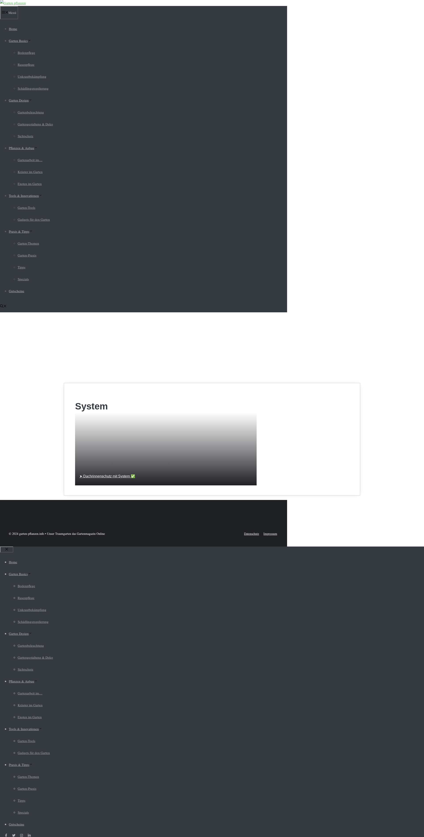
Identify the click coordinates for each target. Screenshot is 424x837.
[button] (3, 306)
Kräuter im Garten (30, 172)
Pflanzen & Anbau (21, 148)
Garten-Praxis (27, 255)
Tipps (21, 267)
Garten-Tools (26, 207)
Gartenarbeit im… (30, 160)
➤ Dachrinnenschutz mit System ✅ (107, 476)
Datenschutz (251, 534)
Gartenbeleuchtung (31, 112)
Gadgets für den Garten (34, 219)
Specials (23, 279)
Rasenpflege (26, 64)
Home (13, 28)
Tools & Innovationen (24, 195)
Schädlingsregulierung (33, 88)
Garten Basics (18, 40)
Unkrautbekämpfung (32, 76)
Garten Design (19, 100)
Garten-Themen (28, 243)
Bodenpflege (26, 52)
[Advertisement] (212, 348)
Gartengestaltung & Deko (35, 124)
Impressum (270, 534)
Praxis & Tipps (19, 231)
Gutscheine (16, 291)
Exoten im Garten (30, 183)
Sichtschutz (25, 136)
